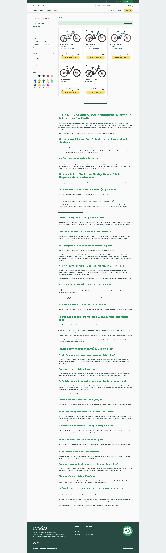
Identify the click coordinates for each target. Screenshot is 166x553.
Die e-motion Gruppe (90, 534)
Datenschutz (43, 548)
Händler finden (128, 10)
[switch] (35, 18)
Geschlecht (36, 26)
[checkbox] (34, 29)
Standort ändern (128, 23)
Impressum (35, 548)
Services (112, 10)
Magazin (119, 10)
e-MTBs (88, 194)
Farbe (35, 72)
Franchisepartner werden (90, 531)
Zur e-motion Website (128, 548)
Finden (129, 5)
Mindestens (35, 41)
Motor (35, 53)
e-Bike (35, 10)
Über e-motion (88, 529)
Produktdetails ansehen (70, 57)
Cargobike (49, 10)
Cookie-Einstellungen (52, 548)
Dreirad (41, 10)
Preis (34, 39)
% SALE (56, 10)
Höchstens (47, 41)
